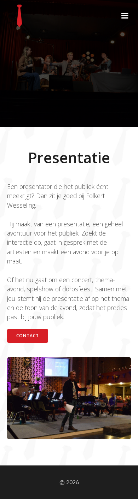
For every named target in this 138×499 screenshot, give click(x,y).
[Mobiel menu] (125, 16)
